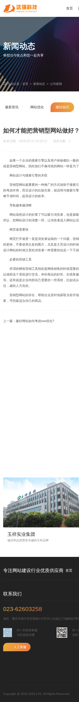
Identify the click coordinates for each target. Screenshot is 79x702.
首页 (25, 84)
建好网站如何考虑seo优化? (35, 321)
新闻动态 (39, 84)
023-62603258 (22, 609)
